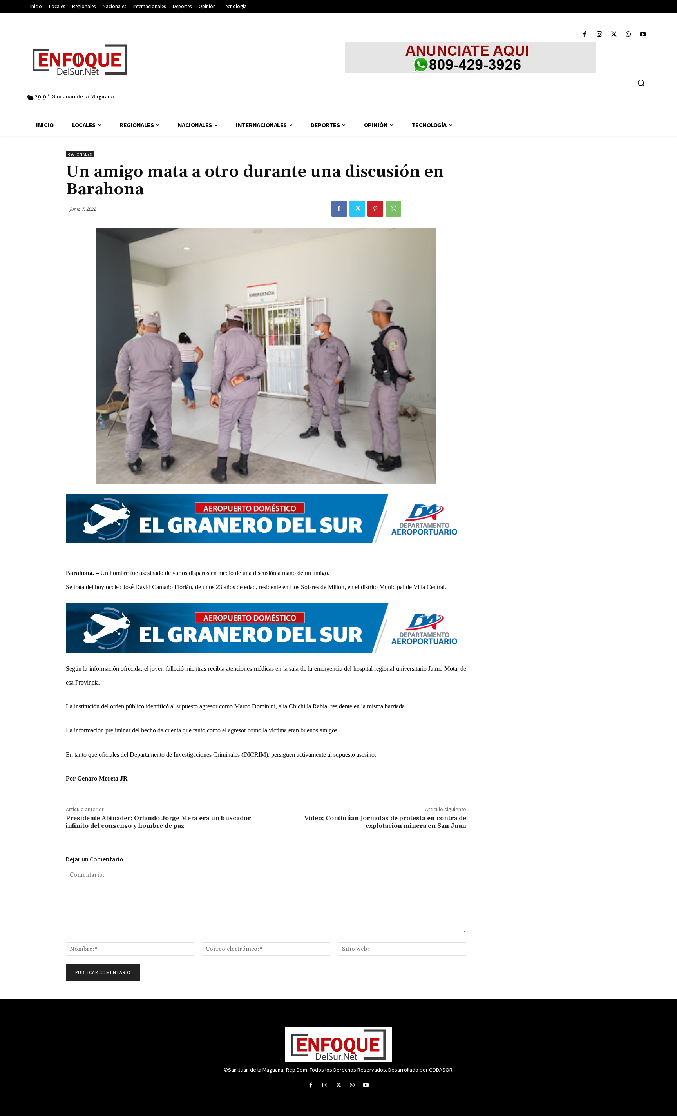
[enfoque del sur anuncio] (470, 57)
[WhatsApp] (628, 34)
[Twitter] (613, 34)
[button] (641, 82)
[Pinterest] (375, 209)
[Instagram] (599, 34)
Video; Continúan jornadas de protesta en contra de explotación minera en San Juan (385, 822)
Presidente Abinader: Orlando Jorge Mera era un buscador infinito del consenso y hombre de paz (158, 822)
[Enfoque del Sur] (154, 59)
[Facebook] (584, 34)
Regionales (79, 154)
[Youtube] (643, 34)
